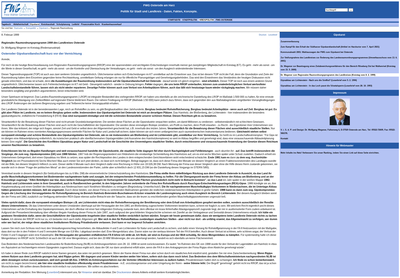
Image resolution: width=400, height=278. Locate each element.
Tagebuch (6, 24)
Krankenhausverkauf (111, 24)
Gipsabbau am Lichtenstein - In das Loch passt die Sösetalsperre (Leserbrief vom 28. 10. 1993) (326, 86)
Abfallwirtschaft (20, 24)
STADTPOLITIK (189, 20)
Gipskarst (34, 24)
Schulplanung (63, 24)
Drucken (262, 35)
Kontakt (284, 138)
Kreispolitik (30, 28)
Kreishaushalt (48, 24)
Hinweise (87, 272)
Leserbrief (273, 35)
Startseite (18, 28)
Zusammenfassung (290, 41)
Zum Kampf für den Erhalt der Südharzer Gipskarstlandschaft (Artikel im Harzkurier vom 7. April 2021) (330, 47)
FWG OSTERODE (224, 20)
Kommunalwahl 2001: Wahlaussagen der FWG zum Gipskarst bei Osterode (317, 52)
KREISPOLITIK (206, 20)
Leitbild (75, 24)
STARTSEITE (174, 20)
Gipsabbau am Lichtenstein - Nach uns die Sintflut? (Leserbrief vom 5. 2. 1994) (319, 80)
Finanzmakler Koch (90, 24)
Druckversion (124, 272)
